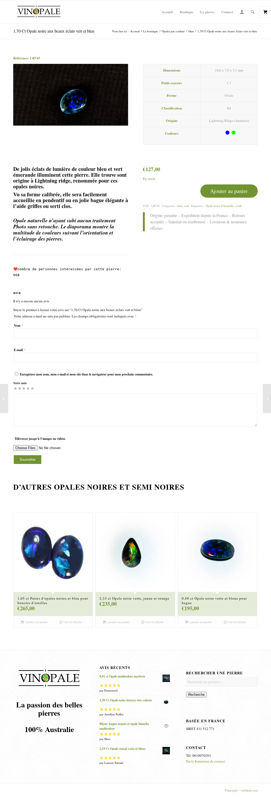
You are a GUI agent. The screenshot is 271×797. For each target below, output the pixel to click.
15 (163, 633)
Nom (18, 325)
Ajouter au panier (229, 190)
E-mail (20, 350)
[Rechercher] (252, 12)
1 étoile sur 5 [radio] (15, 388)
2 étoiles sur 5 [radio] (17, 388)
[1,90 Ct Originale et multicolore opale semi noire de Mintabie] (267, 398)
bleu (180, 206)
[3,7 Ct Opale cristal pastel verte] (4, 398)
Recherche (196, 695)
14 (159, 633)
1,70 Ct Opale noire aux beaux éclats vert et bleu (53, 31)
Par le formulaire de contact (205, 761)
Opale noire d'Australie (220, 206)
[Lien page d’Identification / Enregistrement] (241, 12)
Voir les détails (72, 622)
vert (186, 206)
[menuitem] (167, 12)
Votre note (20, 383)
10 (142, 633)
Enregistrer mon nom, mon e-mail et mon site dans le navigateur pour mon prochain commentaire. (86, 374)
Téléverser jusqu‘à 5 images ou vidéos (40, 438)
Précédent (25, 95)
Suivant (116, 95)
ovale (238, 206)
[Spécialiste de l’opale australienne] (38, 12)
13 (154, 633)
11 (146, 633)
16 (167, 633)
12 (150, 633)
